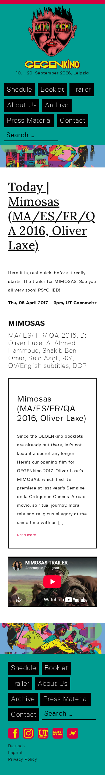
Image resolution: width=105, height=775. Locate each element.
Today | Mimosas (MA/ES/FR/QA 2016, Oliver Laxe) (51, 216)
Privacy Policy (22, 759)
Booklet (52, 89)
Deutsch (16, 746)
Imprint (15, 753)
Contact (73, 120)
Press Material (29, 120)
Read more (26, 535)
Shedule (19, 89)
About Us (22, 105)
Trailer (81, 89)
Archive (57, 105)
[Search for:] (31, 136)
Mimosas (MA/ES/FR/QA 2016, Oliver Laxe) (51, 409)
